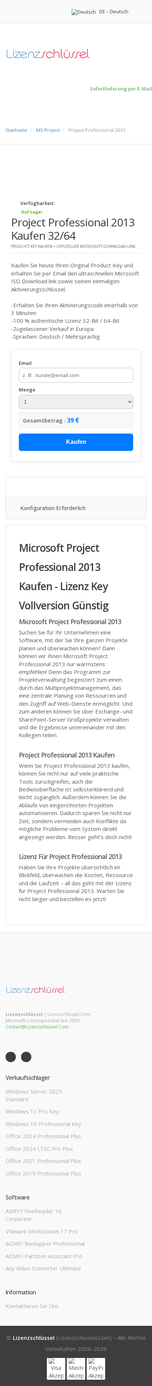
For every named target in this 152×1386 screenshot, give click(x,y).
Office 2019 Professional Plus (43, 1173)
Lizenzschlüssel (34, 1337)
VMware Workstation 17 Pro (42, 1231)
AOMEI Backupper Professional (45, 1243)
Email (25, 363)
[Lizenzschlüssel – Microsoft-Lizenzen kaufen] (76, 54)
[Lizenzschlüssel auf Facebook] (11, 1057)
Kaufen (76, 442)
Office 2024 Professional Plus (43, 1136)
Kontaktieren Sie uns (32, 1306)
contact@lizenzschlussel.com (37, 1027)
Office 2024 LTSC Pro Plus (39, 1148)
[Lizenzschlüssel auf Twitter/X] (26, 1057)
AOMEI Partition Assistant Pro (44, 1256)
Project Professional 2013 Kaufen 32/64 (73, 229)
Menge (27, 389)
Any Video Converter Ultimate (43, 1268)
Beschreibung (40, 487)
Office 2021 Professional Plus (43, 1160)
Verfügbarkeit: (37, 203)
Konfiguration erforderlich (53, 507)
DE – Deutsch (113, 12)
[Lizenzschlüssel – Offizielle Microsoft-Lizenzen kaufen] (36, 989)
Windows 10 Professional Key (44, 1123)
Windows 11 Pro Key (32, 1111)
